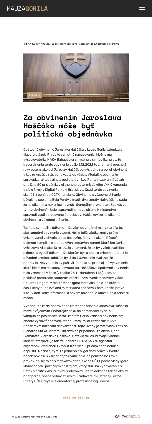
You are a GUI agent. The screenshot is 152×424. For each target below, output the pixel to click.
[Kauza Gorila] (27, 8)
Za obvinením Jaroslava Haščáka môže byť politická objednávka (85, 44)
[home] (25, 44)
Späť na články (76, 397)
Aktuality (34, 44)
